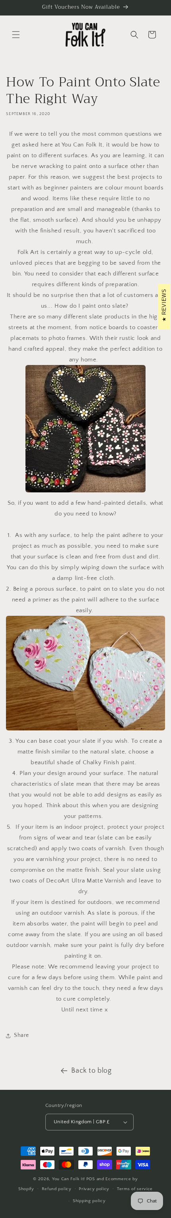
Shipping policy (89, 1200)
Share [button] (21, 1035)
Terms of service (135, 1189)
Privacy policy (94, 1189)
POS (90, 1179)
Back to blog (91, 1071)
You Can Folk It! (68, 1179)
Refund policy (57, 1189)
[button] (16, 34)
